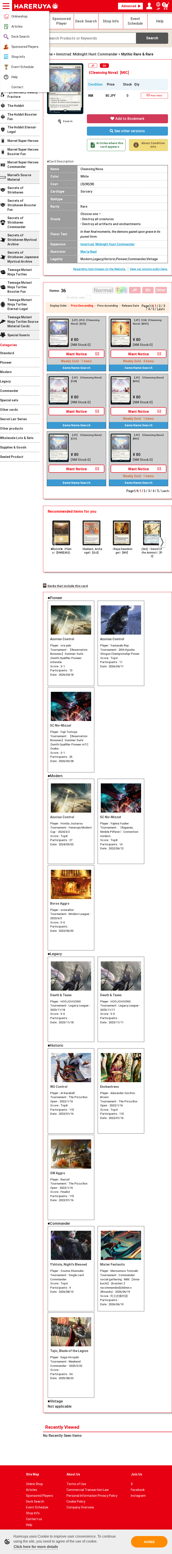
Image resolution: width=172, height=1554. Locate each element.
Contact (17, 87)
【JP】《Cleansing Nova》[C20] (87, 379)
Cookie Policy (76, 1501)
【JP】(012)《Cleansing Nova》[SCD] (85, 322)
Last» (161, 309)
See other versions (129, 131)
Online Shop (34, 1484)
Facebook (138, 1490)
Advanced (128, 6)
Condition (95, 84)
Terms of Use (76, 1484)
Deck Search (20, 36)
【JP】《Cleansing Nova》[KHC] (149, 379)
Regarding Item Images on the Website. (99, 269)
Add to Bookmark (129, 118)
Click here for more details (36, 1547)
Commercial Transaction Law (88, 1490)
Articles (17, 26)
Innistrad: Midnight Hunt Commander (107, 244)
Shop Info (18, 57)
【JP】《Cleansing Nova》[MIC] (149, 437)
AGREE (149, 1542)
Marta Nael (88, 251)
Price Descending (82, 305)
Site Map (32, 1474)
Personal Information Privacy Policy (92, 1495)
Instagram (138, 1495)
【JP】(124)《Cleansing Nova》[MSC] (147, 322)
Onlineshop (19, 16)
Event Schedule (22, 67)
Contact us (34, 1519)
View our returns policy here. (149, 269)
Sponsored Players (25, 46)
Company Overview (80, 1507)
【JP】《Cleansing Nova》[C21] (87, 437)
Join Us (136, 1474)
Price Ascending (107, 305)
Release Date (130, 305)
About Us (73, 1474)
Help (14, 77)
